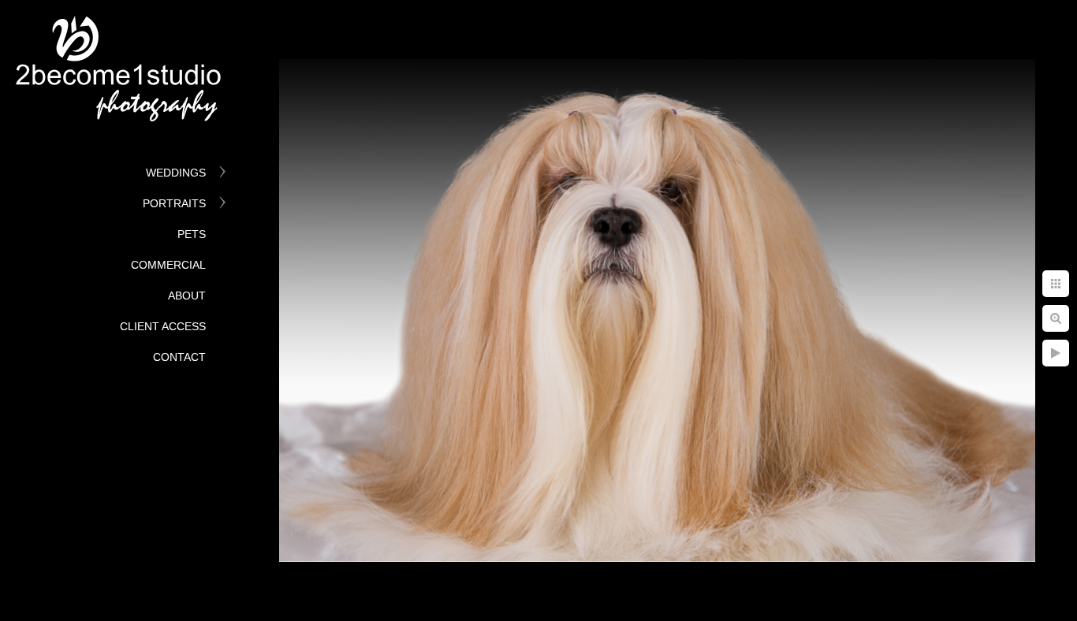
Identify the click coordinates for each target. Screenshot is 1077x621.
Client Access (163, 326)
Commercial (168, 264)
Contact (179, 357)
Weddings (176, 172)
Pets (191, 234)
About (187, 295)
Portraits (174, 203)
